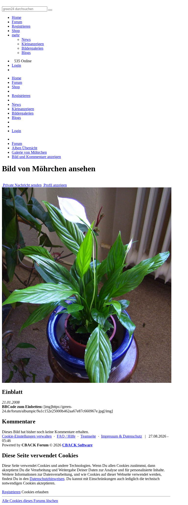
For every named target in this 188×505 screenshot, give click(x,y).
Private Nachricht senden (22, 185)
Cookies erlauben (35, 492)
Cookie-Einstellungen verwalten (27, 436)
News (26, 39)
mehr (16, 35)
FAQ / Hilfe (66, 436)
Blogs (26, 53)
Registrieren (21, 26)
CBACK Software (77, 445)
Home (16, 17)
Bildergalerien (32, 48)
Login (16, 65)
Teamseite (88, 436)
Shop (16, 31)
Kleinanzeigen (33, 44)
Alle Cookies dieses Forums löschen (30, 501)
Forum (17, 22)
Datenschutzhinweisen (47, 479)
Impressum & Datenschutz (121, 436)
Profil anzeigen (55, 185)
